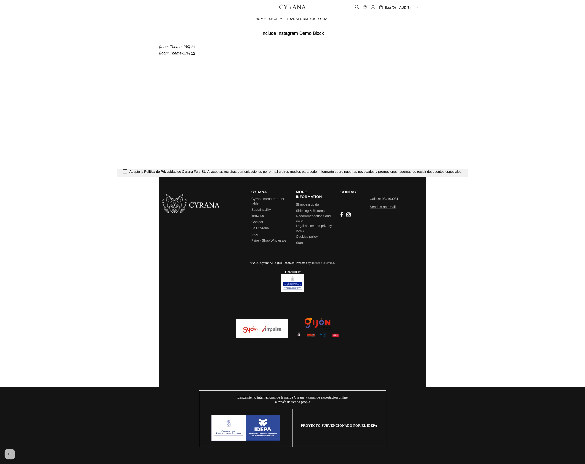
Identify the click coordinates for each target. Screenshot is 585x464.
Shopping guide (307, 204)
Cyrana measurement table (267, 201)
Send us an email (383, 207)
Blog (254, 234)
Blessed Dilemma (323, 262)
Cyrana (292, 7)
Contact (257, 222)
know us (257, 216)
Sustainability (261, 209)
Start (299, 243)
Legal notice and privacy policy (314, 228)
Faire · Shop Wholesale (268, 240)
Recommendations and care (313, 218)
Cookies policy (307, 236)
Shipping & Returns (310, 211)
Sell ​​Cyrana (260, 228)
